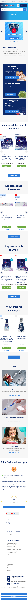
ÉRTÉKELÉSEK (3, 1)
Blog (8, 554)
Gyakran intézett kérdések (12, 543)
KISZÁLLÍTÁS (9, 534)
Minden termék (14, 175)
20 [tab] (25, 501)
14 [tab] (22, 172)
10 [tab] (17, 172)
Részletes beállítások (14, 596)
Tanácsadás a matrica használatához (14, 549)
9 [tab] (16, 172)
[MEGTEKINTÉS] (14, 39)
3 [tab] (13, 41)
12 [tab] (20, 172)
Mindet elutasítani (14, 599)
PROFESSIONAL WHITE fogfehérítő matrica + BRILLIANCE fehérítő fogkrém (6, 279)
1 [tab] (10, 41)
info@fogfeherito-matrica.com (14, 519)
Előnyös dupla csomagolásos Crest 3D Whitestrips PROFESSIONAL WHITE (6, 157)
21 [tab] (27, 501)
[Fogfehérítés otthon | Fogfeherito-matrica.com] (14, 7)
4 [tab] (14, 41)
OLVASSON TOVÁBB (14, 395)
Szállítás (21, 1)
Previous (1, 31)
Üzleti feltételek (10, 564)
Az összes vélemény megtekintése (14, 507)
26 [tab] (16, 502)
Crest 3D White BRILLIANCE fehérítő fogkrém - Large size (21, 217)
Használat (23, 12)
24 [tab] (13, 502)
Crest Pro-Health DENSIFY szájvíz (21, 337)
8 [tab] (14, 172)
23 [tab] (12, 502)
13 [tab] (21, 172)
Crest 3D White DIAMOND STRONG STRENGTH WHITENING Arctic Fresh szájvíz (7, 339)
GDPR (8, 567)
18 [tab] (25, 233)
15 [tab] (21, 233)
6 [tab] (17, 41)
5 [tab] (16, 41)
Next (26, 31)
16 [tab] (22, 233)
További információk (13, 589)
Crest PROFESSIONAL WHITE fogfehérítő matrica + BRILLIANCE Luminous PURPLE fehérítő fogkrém (21, 279)
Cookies (8, 565)
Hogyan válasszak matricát (12, 544)
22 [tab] (10, 502)
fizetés (25, 1)
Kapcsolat (13, 14)
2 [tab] (12, 41)
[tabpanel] (14, 31)
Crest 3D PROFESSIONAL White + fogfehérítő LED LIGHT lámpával (21, 157)
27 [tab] (17, 502)
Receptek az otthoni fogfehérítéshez (14, 417)
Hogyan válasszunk (11, 1)
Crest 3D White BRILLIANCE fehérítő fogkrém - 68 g (6, 217)
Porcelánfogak (14, 446)
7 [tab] (13, 172)
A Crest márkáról (6, 12)
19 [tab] (24, 501)
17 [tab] (23, 233)
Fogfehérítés (14, 389)
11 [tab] (18, 172)
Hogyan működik (16, 12)
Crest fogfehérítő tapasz (11, 552)
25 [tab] (14, 502)
